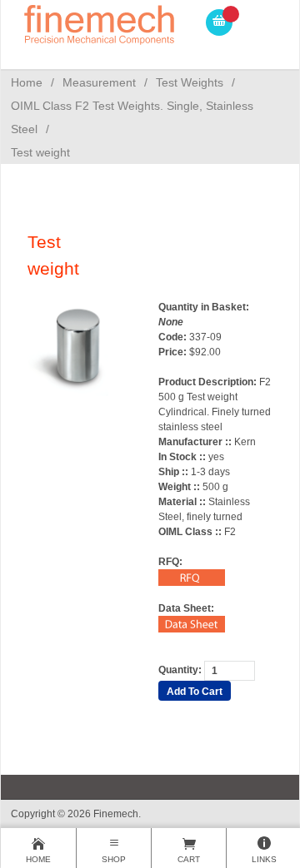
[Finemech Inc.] (100, 22)
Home (26, 82)
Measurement (99, 82)
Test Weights (189, 82)
